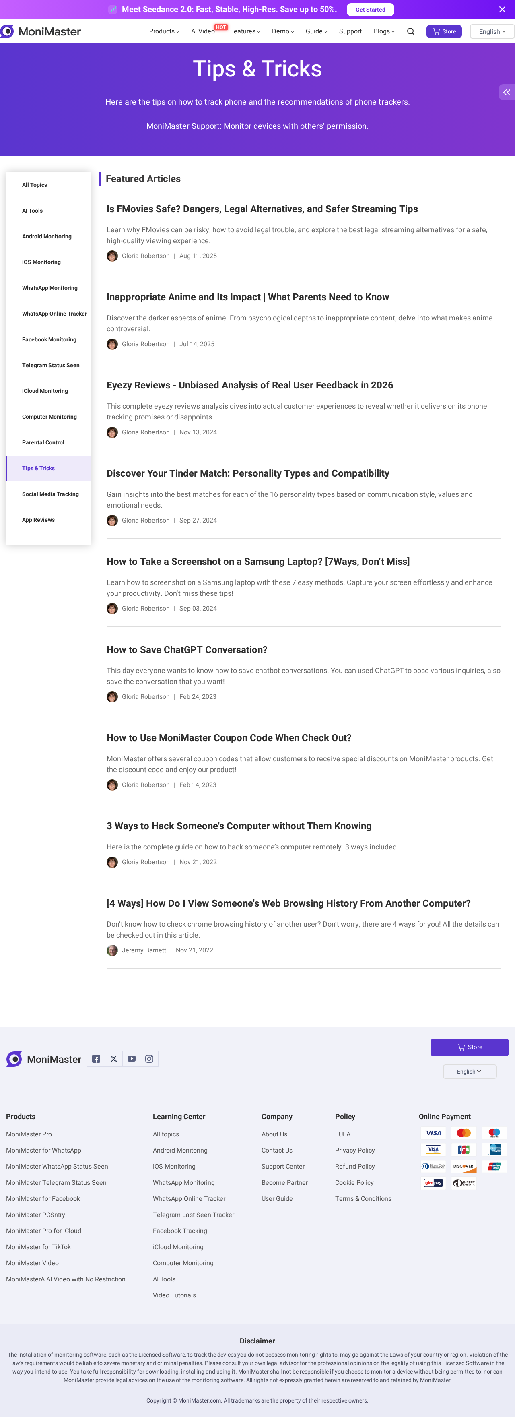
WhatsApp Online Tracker (54, 314)
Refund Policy (355, 1166)
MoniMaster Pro (29, 1134)
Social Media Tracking (50, 494)
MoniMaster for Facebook (43, 1199)
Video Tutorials (174, 1295)
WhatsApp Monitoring (50, 288)
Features (242, 31)
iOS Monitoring (41, 262)
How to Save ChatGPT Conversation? (187, 650)
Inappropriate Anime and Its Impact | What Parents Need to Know (248, 297)
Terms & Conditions (363, 1199)
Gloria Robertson (146, 256)
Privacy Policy (355, 1150)
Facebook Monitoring (49, 339)
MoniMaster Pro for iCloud (43, 1231)
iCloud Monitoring (45, 391)
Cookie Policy (354, 1183)
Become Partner (285, 1183)
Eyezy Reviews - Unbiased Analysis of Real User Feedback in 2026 (250, 385)
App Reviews (38, 520)
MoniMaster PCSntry (35, 1215)
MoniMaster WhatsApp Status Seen (57, 1166)
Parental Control (43, 442)
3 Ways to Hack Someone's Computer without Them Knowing (239, 826)
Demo (280, 31)
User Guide (277, 1199)
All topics (166, 1134)
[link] (300, 234)
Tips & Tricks (38, 468)
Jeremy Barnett (144, 950)
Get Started (370, 10)
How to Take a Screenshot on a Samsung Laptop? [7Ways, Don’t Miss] (258, 562)
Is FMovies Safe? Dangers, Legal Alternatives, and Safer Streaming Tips (262, 209)
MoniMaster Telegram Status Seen (56, 1183)
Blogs (382, 31)
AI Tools (32, 211)
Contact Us (277, 1150)
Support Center (283, 1166)
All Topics (34, 185)
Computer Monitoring (49, 417)
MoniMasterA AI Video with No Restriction (66, 1279)
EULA (342, 1134)
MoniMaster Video (32, 1263)
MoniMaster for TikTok (38, 1247)
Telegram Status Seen (51, 365)
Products (162, 31)
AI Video (203, 31)
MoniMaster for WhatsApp (43, 1150)
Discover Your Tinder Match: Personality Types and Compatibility (248, 474)
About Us (274, 1134)
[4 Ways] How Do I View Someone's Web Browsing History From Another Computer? (289, 903)
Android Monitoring (47, 236)
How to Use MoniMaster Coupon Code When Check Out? (229, 738)
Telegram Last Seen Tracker (193, 1215)
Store (449, 31)
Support (350, 31)
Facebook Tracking (180, 1231)
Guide (314, 31)
